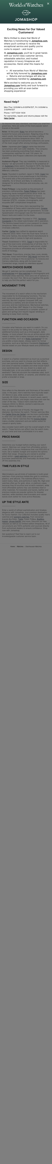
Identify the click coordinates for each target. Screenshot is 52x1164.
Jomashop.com (39, 40)
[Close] (48, 3)
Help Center (9, 118)
